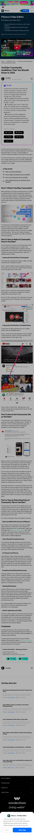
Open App (22, 830)
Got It (7, 830)
